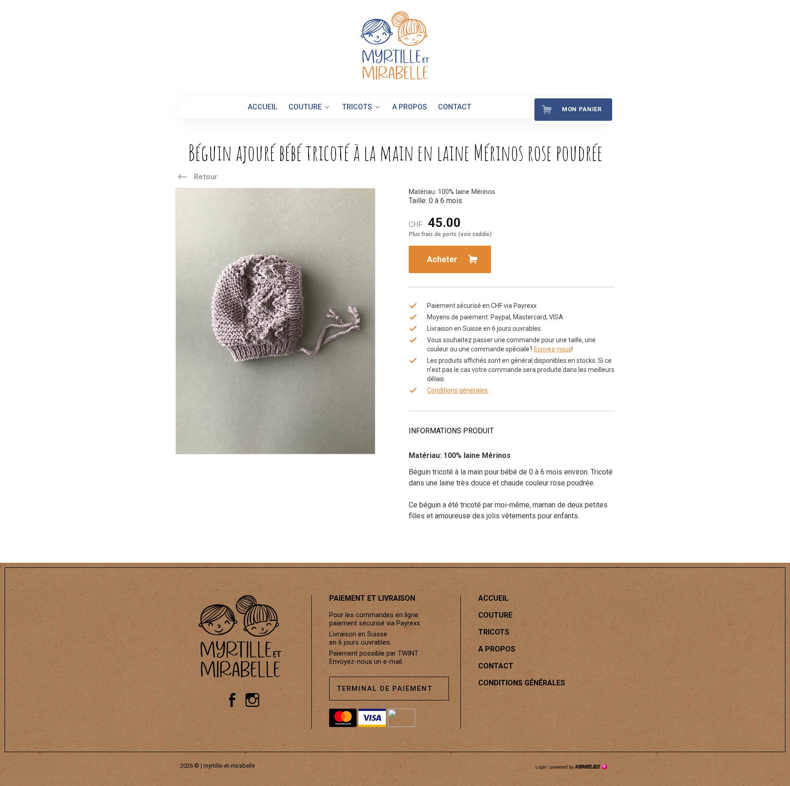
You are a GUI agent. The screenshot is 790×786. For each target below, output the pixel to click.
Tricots (357, 106)
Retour (206, 177)
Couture (305, 106)
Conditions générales (457, 390)
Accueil (263, 106)
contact (454, 106)
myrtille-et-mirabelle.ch (395, 46)
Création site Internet (578, 767)
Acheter (442, 259)
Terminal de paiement (384, 688)
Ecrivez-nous (552, 349)
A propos (409, 106)
